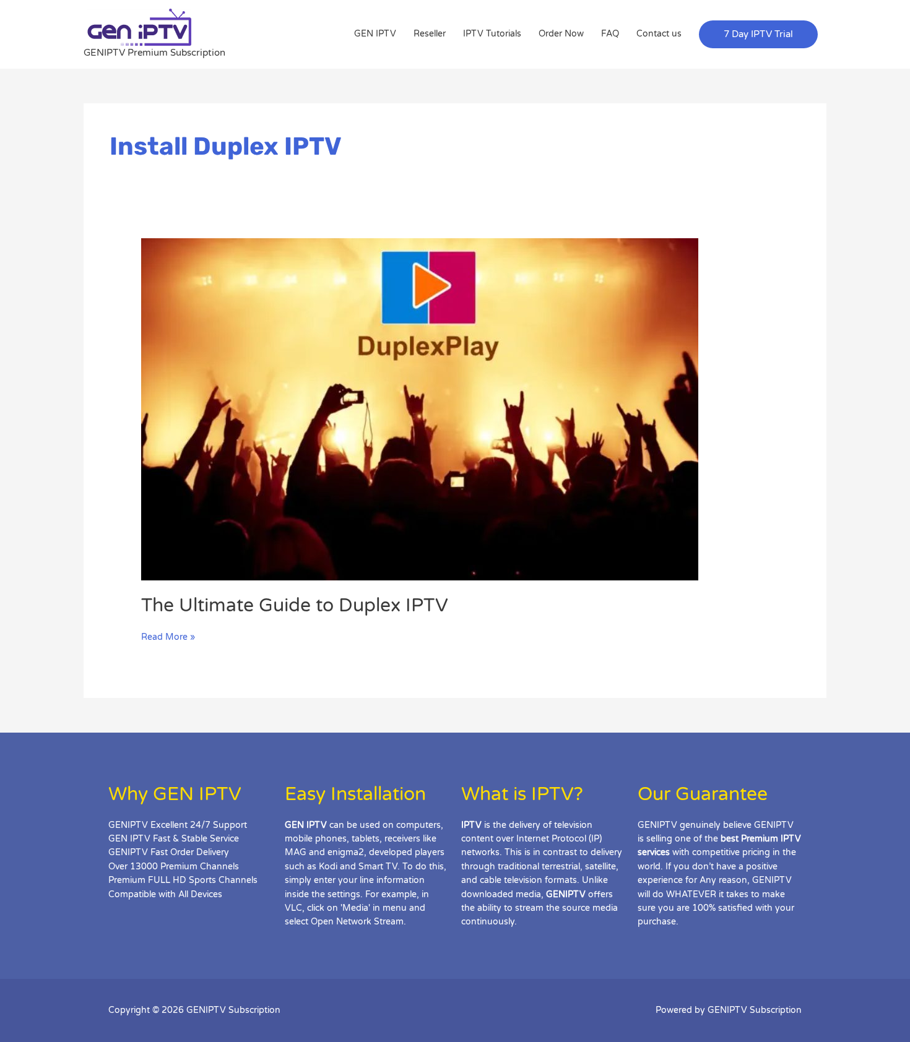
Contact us (659, 33)
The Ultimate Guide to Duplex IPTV (294, 605)
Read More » (168, 636)
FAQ (610, 33)
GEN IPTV (375, 33)
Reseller (430, 33)
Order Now (561, 33)
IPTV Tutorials (492, 33)
